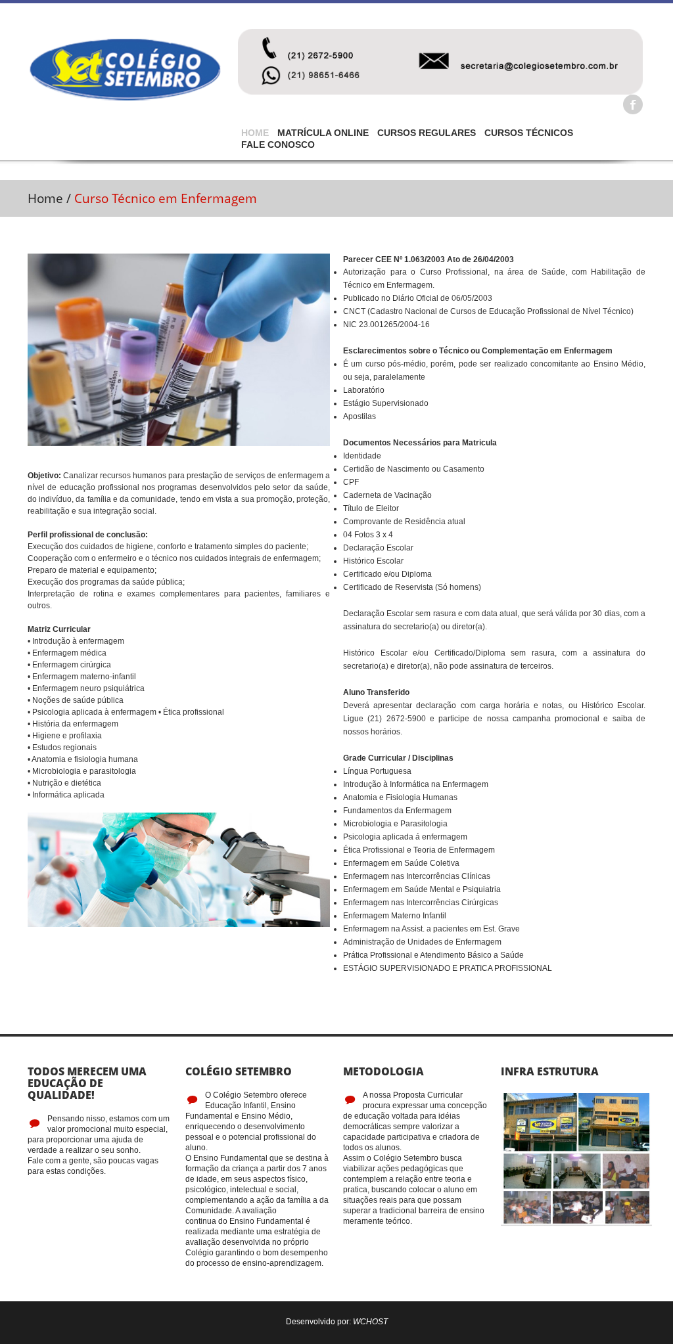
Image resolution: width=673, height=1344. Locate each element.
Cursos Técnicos (531, 132)
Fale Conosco (278, 144)
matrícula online (325, 132)
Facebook (633, 104)
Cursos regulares (429, 132)
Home (257, 132)
